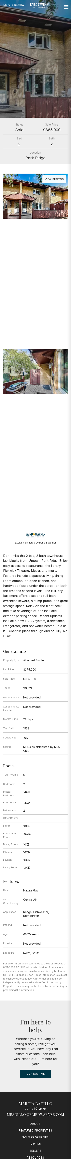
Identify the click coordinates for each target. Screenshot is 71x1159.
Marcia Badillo (35, 1103)
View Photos (54, 179)
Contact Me (35, 1073)
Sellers (36, 1150)
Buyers (35, 1144)
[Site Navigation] (66, 7)
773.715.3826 (35, 1108)
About (35, 1123)
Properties (35, 297)
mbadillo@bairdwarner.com (35, 1114)
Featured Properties (35, 1130)
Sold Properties (35, 1137)
